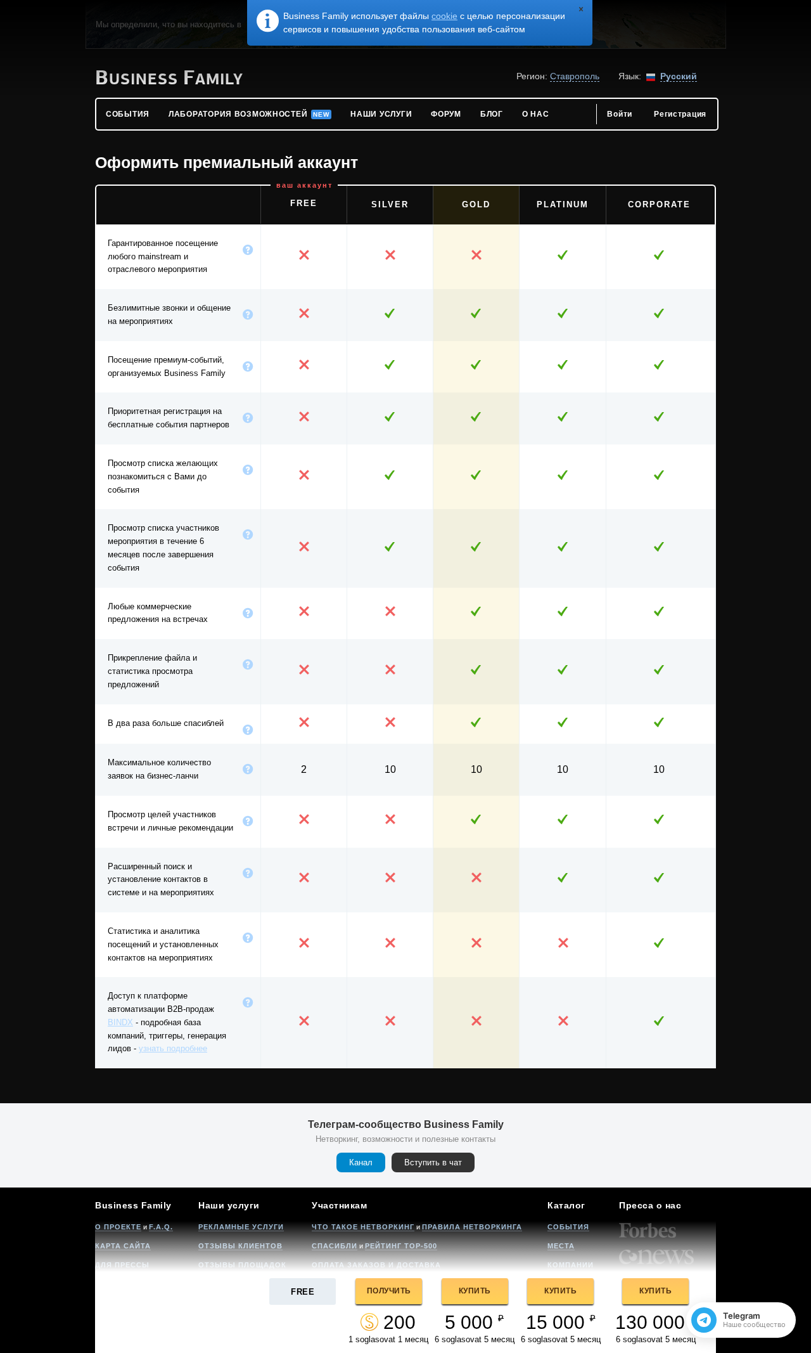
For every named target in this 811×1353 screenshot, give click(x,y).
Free (302, 1292)
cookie (444, 16)
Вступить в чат (433, 1162)
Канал (361, 1162)
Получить (389, 1290)
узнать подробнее (173, 1048)
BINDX (120, 1022)
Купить (475, 1290)
